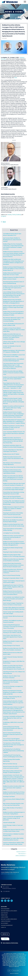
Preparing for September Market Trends (13, 578)
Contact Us (3, 927)
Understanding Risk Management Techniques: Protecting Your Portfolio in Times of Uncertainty (13, 626)
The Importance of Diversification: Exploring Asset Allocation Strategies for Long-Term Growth (13, 744)
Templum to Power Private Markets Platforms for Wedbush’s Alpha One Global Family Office (14, 329)
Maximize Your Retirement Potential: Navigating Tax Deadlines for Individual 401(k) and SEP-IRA (13, 692)
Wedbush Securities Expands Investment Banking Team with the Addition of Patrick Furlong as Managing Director (14, 543)
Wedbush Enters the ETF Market (11, 454)
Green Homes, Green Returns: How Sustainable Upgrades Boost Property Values (12, 636)
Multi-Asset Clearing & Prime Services (9, 919)
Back (4, 222)
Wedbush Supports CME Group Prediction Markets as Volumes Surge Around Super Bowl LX (13, 307)
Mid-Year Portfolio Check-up (10, 763)
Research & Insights (21, 851)
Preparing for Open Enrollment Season (13, 552)
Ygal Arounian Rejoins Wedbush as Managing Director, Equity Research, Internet (12, 239)
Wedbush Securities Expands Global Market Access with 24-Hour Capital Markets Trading (14, 378)
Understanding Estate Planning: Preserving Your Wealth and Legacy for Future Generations (13, 728)
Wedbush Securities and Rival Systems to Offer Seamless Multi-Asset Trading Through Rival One (13, 407)
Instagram (3, 216)
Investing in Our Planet (9, 796)
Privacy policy (16, 970)
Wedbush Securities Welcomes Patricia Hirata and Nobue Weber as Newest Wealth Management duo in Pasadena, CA (13, 667)
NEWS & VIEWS (14, 11)
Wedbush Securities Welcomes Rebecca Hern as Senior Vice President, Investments (13, 682)
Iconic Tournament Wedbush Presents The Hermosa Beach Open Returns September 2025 (14, 433)
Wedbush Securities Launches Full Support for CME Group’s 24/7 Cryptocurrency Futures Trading (14, 287)
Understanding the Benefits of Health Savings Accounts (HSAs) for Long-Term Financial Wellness (13, 702)
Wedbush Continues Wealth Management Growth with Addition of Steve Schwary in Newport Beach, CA (13, 268)
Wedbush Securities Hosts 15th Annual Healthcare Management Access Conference (13, 571)
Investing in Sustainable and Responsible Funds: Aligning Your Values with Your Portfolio (13, 718)
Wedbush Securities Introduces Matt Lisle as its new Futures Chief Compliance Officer (13, 787)
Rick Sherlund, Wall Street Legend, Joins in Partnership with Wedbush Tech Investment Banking (13, 319)
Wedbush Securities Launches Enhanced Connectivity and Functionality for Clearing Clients (13, 537)
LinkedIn (9, 214)
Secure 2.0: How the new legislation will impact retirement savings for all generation (13, 818)
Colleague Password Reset (7, 925)
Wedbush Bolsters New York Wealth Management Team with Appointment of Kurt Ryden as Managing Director (13, 301)
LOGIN (5, 938)
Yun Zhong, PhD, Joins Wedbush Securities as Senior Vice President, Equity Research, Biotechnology (13, 502)
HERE (15, 77)
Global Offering (4, 917)
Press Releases (21, 853)
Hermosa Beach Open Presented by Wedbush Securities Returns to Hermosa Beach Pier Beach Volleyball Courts (13, 565)
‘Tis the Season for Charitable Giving (12, 517)
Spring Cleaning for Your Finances (11, 645)
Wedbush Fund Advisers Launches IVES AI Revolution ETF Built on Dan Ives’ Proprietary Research (13, 427)
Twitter (14, 214)
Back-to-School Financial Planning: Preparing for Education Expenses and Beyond (12, 734)
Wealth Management (5, 908)
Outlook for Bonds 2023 (9, 822)
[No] (26, 963)
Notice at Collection (14, 973)
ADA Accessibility (4, 923)
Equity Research (4, 912)
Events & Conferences (20, 855)
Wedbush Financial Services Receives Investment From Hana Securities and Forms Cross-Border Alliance (12, 592)
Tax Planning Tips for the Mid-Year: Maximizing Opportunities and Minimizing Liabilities (13, 750)
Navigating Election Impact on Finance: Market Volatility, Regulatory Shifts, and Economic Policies (13, 586)
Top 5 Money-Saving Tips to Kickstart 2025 (14, 467)
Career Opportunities (5, 921)
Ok (9, 970)
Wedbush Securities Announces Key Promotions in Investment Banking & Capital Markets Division (12, 471)
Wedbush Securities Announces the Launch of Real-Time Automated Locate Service (13, 458)
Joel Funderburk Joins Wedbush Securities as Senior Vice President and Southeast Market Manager (13, 598)
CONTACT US (5, 934)
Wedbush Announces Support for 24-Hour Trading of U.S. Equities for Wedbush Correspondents (13, 508)
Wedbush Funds (4, 915)
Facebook (18, 214)
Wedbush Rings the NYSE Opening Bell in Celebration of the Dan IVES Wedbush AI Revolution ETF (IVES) (13, 313)
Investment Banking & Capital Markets (9, 910)
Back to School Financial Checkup (11, 575)
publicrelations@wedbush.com (8, 874)
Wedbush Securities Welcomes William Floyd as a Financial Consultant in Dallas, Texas (13, 372)
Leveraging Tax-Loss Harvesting (11, 533)
